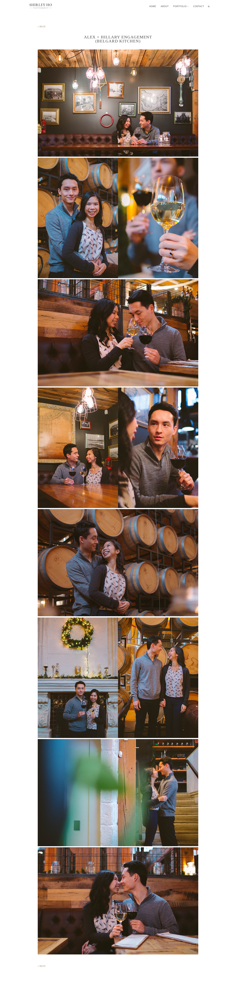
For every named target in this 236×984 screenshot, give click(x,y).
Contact (198, 6)
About (165, 6)
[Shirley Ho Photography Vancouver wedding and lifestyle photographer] (40, 6)
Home (152, 6)
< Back (42, 26)
